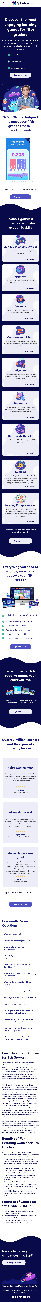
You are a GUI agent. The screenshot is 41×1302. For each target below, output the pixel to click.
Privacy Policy (34, 1286)
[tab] (20, 934)
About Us (5, 1286)
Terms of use (23, 1286)
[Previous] (2, 158)
